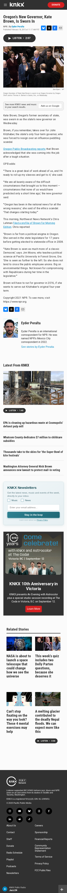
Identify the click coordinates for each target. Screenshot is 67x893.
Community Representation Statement (43, 848)
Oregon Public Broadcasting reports (24, 148)
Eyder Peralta (18, 26)
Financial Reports (43, 839)
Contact (11, 832)
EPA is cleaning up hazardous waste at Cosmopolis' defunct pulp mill (33, 424)
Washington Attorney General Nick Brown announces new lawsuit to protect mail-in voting (31, 468)
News (28, 500)
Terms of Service (43, 857)
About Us (11, 825)
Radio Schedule (14, 853)
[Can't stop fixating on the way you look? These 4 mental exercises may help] (19, 699)
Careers (39, 825)
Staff (9, 839)
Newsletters (13, 873)
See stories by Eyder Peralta (37, 346)
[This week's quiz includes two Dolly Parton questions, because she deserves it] (47, 644)
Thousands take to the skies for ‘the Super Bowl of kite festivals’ (33, 453)
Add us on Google (50, 106)
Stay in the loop (33, 514)
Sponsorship (41, 832)
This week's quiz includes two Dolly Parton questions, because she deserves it (47, 666)
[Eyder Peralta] (10, 328)
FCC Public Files (43, 870)
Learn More (33, 608)
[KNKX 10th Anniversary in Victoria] (33, 554)
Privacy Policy (42, 520)
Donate (56, 5)
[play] (5, 889)
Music (15, 500)
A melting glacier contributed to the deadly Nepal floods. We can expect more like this (47, 721)
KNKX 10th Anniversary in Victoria (33, 586)
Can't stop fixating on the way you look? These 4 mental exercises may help (18, 721)
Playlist (10, 859)
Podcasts (11, 866)
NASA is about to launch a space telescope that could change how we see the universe (19, 666)
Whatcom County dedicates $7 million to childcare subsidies (32, 439)
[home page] (17, 5)
